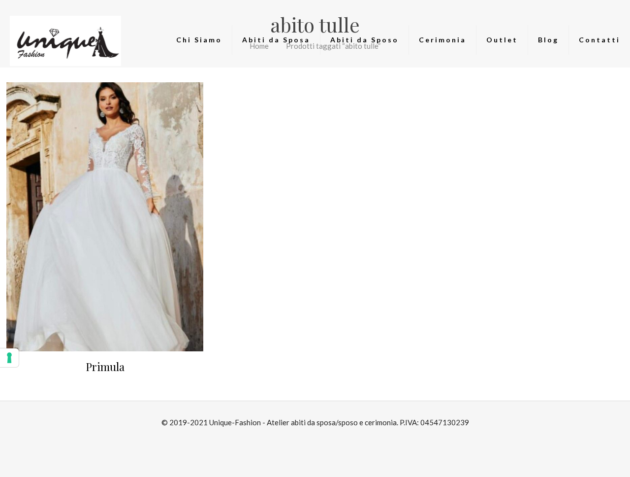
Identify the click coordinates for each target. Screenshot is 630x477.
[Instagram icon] (320, 440)
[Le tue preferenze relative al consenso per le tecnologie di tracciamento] (9, 357)
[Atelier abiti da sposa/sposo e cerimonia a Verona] (66, 40)
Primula (105, 366)
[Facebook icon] (310, 440)
